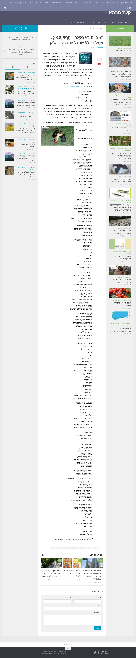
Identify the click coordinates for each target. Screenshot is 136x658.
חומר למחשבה (72, 3)
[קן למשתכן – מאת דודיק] (9, 115)
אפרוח (95, 548)
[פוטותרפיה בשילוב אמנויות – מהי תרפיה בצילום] (120, 270)
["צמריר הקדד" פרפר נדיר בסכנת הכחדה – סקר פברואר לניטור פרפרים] (9, 76)
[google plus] (22, 28)
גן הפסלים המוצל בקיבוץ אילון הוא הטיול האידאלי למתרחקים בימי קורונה (120, 155)
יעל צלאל (100, 48)
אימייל (98, 597)
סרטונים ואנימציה (78, 23)
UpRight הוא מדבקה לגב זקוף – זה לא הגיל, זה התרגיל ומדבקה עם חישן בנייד (120, 207)
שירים (53, 548)
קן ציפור (59, 548)
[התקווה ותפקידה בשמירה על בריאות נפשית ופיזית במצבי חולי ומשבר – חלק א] (120, 88)
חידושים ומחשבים (115, 23)
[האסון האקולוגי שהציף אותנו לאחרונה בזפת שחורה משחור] (9, 89)
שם (69, 597)
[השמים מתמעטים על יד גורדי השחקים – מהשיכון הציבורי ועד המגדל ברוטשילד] (92, 563)
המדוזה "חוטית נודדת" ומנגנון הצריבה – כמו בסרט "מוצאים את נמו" (25, 158)
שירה (92, 28)
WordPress (52, 654)
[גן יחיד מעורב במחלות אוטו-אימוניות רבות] (120, 116)
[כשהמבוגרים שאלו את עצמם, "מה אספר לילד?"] (72, 563)
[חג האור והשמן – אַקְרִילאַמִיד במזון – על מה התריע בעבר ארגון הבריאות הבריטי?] (120, 62)
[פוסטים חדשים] (12, 67)
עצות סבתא (44, 3)
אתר (99, 605)
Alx (65, 654)
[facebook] (19, 28)
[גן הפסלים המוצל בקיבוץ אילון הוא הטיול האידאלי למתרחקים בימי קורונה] (120, 141)
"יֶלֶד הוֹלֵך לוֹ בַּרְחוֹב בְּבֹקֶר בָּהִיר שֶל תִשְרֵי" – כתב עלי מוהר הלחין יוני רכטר (50, 573)
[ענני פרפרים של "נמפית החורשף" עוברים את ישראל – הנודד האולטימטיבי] (9, 127)
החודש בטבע (31, 73)
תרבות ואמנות (109, 3)
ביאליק (89, 548)
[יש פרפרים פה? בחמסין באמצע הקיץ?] (9, 143)
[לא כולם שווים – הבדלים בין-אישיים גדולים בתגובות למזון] (120, 169)
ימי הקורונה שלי (114, 148)
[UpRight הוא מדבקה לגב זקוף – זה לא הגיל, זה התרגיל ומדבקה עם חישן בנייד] (120, 193)
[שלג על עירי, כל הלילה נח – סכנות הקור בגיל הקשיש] (120, 221)
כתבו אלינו (128, 8)
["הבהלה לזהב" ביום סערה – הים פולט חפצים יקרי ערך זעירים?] (9, 170)
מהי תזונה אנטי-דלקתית (122, 51)
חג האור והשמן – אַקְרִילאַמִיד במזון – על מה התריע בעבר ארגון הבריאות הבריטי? (120, 74)
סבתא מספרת (31, 3)
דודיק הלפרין (31, 112)
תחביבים (102, 23)
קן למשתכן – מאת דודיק (27, 117)
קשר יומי (128, 23)
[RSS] (25, 28)
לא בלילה (65, 548)
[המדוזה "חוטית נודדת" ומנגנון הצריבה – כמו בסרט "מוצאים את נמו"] (9, 156)
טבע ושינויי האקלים (125, 3)
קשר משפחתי (16, 3)
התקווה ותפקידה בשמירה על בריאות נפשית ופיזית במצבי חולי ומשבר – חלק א (120, 102)
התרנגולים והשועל (81, 548)
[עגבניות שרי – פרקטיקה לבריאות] (120, 293)
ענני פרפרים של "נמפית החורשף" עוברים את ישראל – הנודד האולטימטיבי (25, 130)
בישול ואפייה (57, 3)
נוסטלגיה (91, 23)
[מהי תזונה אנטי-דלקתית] (120, 41)
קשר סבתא (120, 12)
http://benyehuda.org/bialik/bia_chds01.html (77, 86)
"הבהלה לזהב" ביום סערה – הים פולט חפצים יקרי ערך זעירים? (25, 174)
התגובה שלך (97, 613)
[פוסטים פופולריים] (27, 67)
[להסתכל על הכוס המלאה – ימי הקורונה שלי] (120, 244)
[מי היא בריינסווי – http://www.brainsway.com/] (120, 316)
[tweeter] (15, 28)
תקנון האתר (68, 644)
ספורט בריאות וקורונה (91, 3)
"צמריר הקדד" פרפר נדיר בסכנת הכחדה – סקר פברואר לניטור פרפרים (25, 77)
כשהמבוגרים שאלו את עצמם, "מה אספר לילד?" (72, 573)
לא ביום (72, 548)
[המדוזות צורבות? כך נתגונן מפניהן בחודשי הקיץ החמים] (9, 103)
